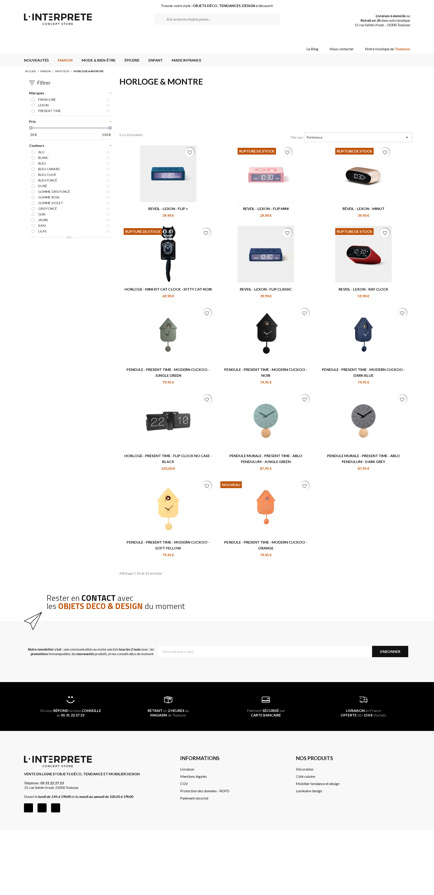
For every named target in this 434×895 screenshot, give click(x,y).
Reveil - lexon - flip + (168, 208)
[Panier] (403, 37)
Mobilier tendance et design (318, 783)
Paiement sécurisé (194, 798)
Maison (45, 71)
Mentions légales (193, 776)
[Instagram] (42, 807)
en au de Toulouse (168, 712)
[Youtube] (55, 807)
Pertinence (358, 137)
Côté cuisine (305, 776)
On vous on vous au (70, 712)
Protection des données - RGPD (204, 791)
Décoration (305, 769)
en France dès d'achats (363, 712)
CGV (184, 783)
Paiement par (266, 712)
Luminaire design (309, 791)
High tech (62, 71)
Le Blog (312, 49)
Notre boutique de (387, 49)
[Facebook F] (28, 807)
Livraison (187, 769)
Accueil (30, 71)
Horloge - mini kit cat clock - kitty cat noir (168, 289)
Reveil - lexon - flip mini (266, 208)
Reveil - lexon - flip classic (266, 289)
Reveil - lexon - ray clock (363, 289)
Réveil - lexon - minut (363, 208)
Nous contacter (342, 49)
